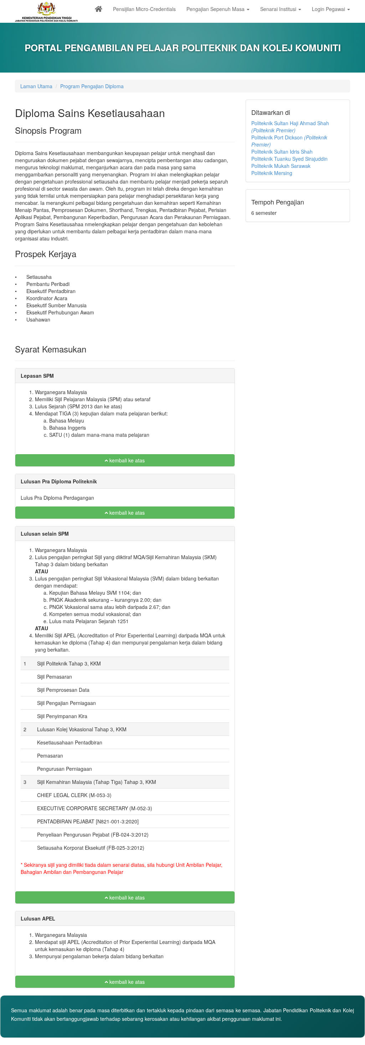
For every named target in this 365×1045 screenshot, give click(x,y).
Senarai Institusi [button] (279, 8)
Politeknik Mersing (271, 172)
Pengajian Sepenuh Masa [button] (216, 8)
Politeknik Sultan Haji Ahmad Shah (290, 127)
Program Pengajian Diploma (92, 86)
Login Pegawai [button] (329, 8)
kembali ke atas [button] (126, 460)
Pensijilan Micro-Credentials (144, 8)
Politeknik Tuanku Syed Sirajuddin (289, 158)
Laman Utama (36, 86)
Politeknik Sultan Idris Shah (282, 151)
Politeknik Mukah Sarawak (280, 165)
